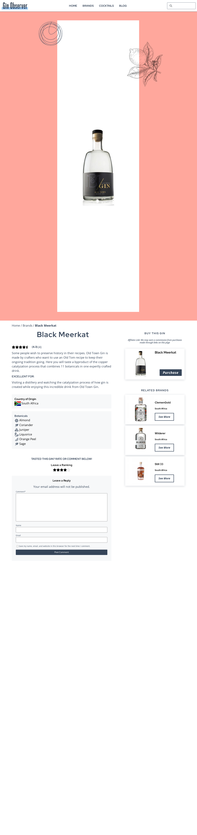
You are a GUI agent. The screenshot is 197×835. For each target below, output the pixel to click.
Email (18, 535)
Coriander (26, 425)
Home (73, 5)
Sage (22, 444)
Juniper (24, 430)
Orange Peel (27, 439)
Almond (24, 420)
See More (164, 417)
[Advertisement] (155, 508)
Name (18, 525)
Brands (88, 5)
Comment (21, 492)
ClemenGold (163, 402)
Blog (123, 5)
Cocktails (106, 5)
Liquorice (25, 434)
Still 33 (159, 464)
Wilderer (160, 433)
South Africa (161, 408)
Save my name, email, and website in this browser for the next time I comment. (54, 546)
